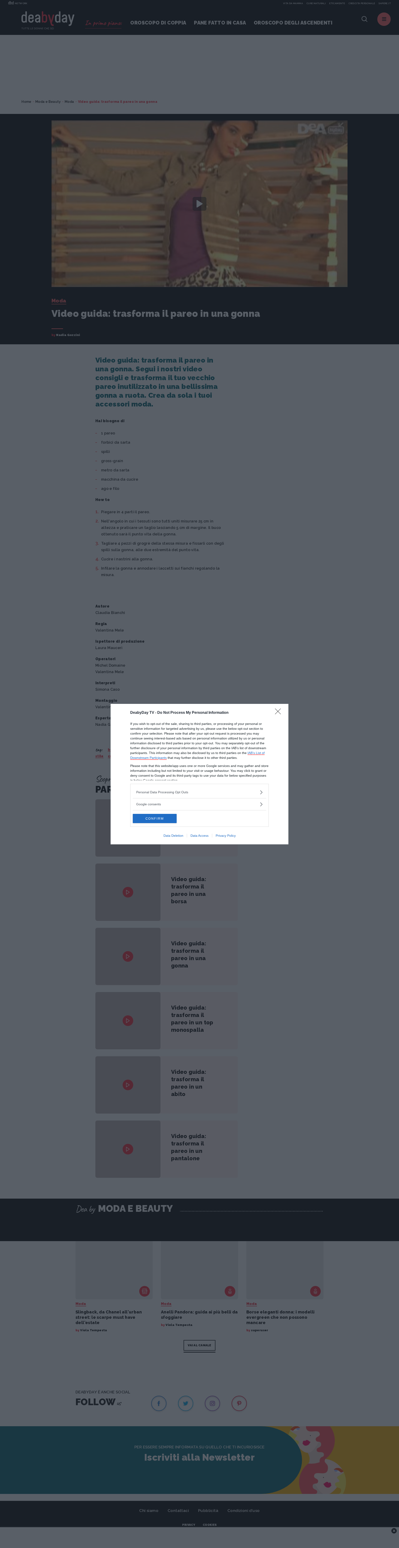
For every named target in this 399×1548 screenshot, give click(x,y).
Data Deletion (173, 835)
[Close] (279, 712)
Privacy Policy (226, 835)
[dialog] (199, 774)
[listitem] (199, 792)
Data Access (199, 835)
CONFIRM (154, 818)
